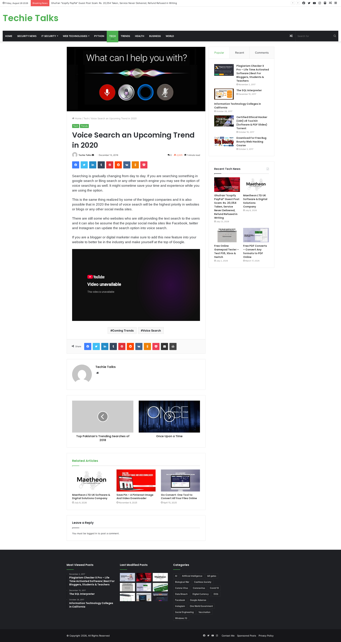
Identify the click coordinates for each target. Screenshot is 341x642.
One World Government (201, 606)
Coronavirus (199, 588)
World (170, 36)
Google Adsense (198, 600)
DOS (216, 594)
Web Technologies (75, 36)
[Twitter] (84, 164)
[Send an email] (93, 155)
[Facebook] (75, 164)
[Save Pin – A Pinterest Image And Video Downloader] (136, 480)
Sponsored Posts (246, 635)
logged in (92, 533)
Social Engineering (184, 612)
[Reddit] (118, 164)
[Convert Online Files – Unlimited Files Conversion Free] (127, 597)
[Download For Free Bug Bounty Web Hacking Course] (224, 142)
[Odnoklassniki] (135, 164)
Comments (262, 52)
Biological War (182, 582)
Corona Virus (181, 588)
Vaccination (204, 612)
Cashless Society (202, 582)
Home (8, 36)
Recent (239, 52)
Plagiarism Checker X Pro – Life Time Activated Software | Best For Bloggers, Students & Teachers (252, 73)
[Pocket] (143, 164)
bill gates (211, 576)
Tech (112, 36)
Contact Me (228, 635)
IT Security (48, 36)
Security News (26, 36)
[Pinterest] (109, 164)
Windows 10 (181, 618)
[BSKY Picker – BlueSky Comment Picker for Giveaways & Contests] (143, 597)
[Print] (173, 346)
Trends (125, 36)
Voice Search (152, 330)
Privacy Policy (266, 635)
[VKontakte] (126, 164)
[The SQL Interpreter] (224, 94)
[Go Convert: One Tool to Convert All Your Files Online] (180, 480)
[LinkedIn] (92, 164)
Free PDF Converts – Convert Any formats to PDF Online (255, 251)
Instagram (180, 606)
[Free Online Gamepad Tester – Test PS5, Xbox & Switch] (227, 235)
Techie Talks (85, 155)
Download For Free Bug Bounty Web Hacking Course (251, 141)
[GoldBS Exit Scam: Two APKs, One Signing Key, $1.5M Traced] (127, 577)
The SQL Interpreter (249, 90)
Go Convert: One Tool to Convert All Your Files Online (179, 496)
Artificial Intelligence (192, 576)
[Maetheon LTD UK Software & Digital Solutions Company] (91, 480)
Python (99, 36)
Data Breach (181, 594)
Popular (219, 52)
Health (139, 36)
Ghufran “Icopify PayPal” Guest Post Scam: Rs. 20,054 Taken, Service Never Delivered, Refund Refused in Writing (114, 3)
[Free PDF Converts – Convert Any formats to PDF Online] (256, 235)
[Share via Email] (164, 346)
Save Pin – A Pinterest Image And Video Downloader (135, 496)
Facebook (180, 600)
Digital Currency (201, 594)
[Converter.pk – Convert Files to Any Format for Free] (160, 587)
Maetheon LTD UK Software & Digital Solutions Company (91, 496)
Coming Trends (123, 330)
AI (176, 576)
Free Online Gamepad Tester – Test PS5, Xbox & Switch (226, 251)
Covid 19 (214, 588)
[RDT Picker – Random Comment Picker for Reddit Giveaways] (160, 597)
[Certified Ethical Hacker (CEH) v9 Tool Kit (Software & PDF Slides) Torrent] (224, 121)
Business (155, 36)
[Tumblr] (101, 164)
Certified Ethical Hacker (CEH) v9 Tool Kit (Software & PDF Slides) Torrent (251, 122)
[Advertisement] (227, 18)
